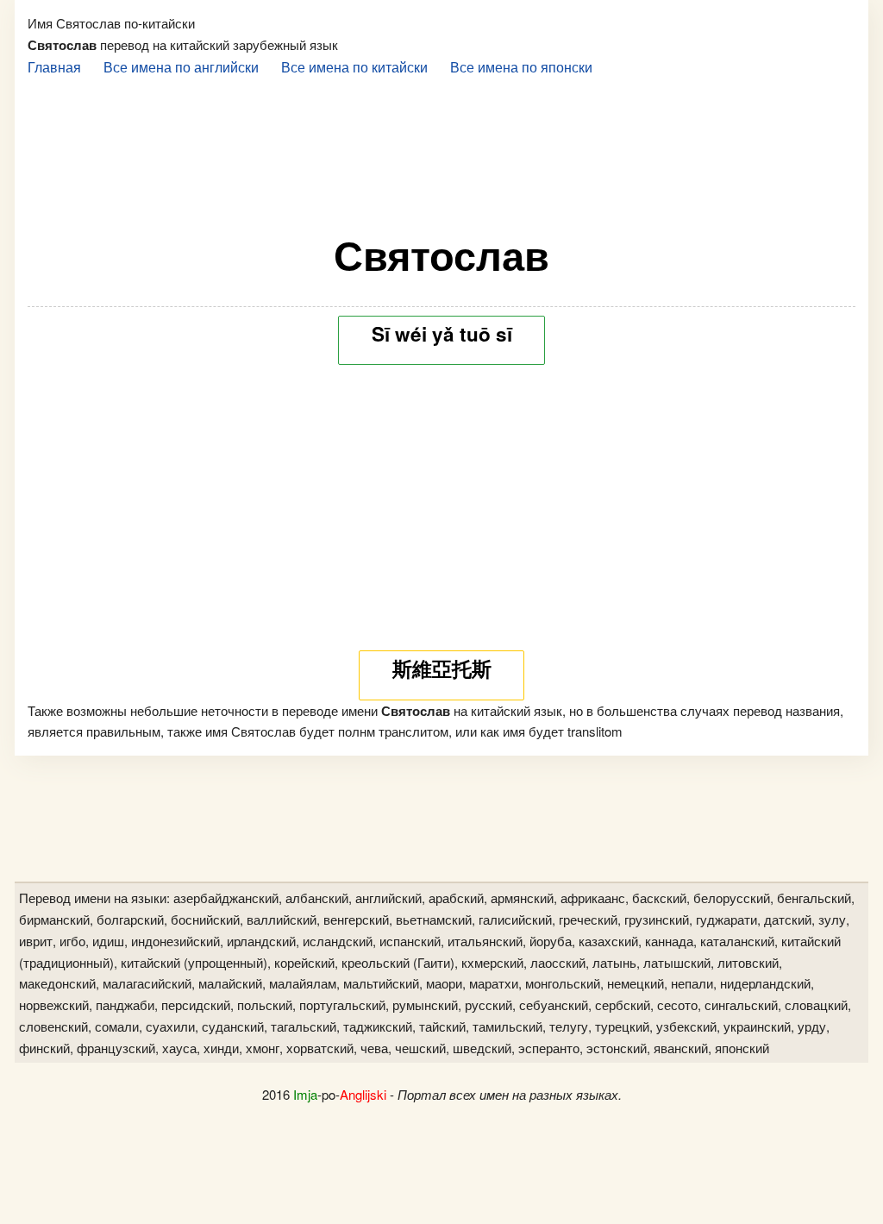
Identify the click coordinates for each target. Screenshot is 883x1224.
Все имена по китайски (354, 66)
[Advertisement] (441, 147)
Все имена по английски (181, 66)
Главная (54, 66)
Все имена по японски (521, 66)
